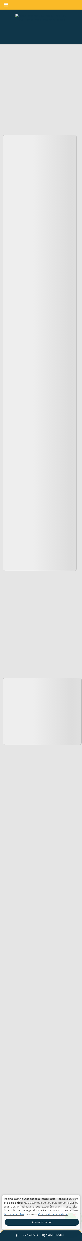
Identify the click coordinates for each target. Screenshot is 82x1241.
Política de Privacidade (53, 1214)
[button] (8, 4)
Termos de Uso (14, 1214)
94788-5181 (52, 1235)
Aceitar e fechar (42, 1222)
